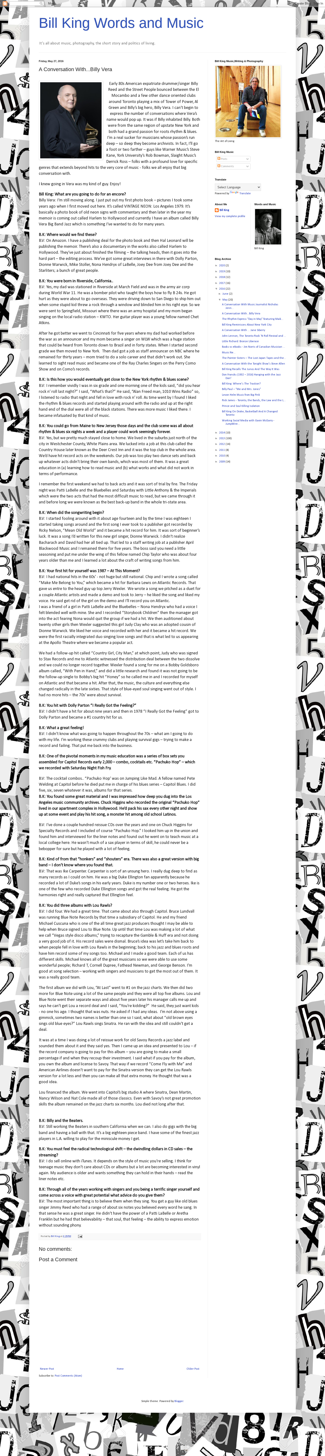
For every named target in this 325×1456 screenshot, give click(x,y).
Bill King (224, 210)
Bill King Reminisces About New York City (246, 324)
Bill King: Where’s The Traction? (241, 383)
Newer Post (47, 1369)
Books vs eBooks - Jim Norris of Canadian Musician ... (253, 347)
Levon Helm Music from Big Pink (241, 395)
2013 (222, 438)
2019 (222, 271)
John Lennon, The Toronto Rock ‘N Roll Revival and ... (254, 336)
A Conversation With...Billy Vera (241, 313)
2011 (222, 450)
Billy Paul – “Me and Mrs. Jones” (241, 389)
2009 (222, 461)
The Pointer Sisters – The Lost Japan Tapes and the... (254, 358)
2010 (222, 455)
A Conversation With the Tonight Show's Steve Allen (253, 363)
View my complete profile (230, 216)
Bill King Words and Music (121, 23)
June (225, 293)
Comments (227, 166)
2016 (222, 288)
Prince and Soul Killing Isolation (241, 406)
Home (120, 1369)
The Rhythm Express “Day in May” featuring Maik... (252, 319)
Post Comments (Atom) (68, 1375)
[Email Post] (80, 1236)
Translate (245, 193)
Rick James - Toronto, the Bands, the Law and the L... (254, 400)
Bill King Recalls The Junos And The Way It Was (250, 369)
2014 (222, 432)
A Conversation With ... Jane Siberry (243, 330)
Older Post (193, 1369)
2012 (222, 444)
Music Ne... (229, 352)
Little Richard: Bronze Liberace (240, 341)
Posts (223, 159)
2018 (222, 277)
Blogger (178, 1401)
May (225, 299)
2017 (222, 283)
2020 (222, 265)
